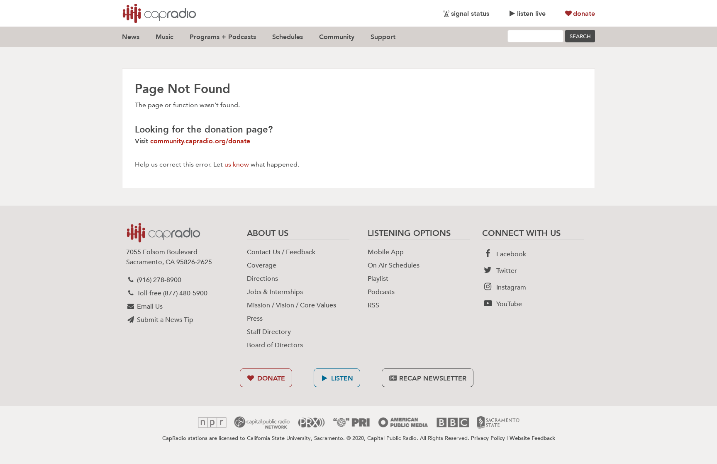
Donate (270, 378)
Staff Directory (269, 332)
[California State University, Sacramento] (498, 422)
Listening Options (409, 233)
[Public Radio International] (351, 422)
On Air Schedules (393, 265)
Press (255, 318)
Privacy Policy (488, 438)
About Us (267, 233)
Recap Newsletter (431, 378)
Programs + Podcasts (223, 37)
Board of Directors (275, 345)
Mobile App (386, 252)
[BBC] (452, 422)
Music (164, 37)
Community (336, 37)
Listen (341, 378)
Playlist (378, 279)
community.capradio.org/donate (200, 141)
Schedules (287, 37)
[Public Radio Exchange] (311, 422)
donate (584, 13)
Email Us (149, 306)
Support (383, 37)
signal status (470, 13)
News (130, 37)
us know (236, 164)
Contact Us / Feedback (281, 252)
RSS (373, 305)
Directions (262, 279)
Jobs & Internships (275, 292)
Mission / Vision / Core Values (291, 305)
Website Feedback (532, 438)
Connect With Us (521, 233)
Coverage (261, 265)
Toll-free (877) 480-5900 (171, 293)
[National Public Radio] (212, 422)
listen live (531, 13)
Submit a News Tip (164, 320)
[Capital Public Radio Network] (262, 422)
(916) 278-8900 (158, 280)
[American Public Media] (403, 422)
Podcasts (381, 292)
